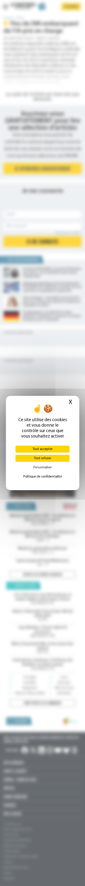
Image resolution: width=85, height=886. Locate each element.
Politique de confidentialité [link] (42, 476)
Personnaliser (42, 467)
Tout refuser (42, 458)
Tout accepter (42, 449)
